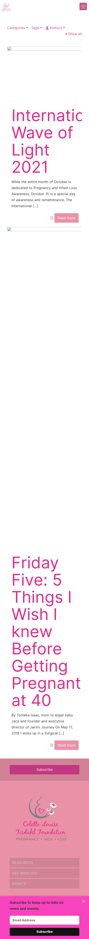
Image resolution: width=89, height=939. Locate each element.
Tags (35, 28)
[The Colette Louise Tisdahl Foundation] (6, 6)
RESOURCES (22, 862)
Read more (66, 218)
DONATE (19, 884)
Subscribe (45, 769)
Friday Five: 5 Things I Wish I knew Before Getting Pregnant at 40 (46, 631)
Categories (16, 28)
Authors (55, 28)
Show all (75, 34)
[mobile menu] (83, 6)
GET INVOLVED (24, 873)
